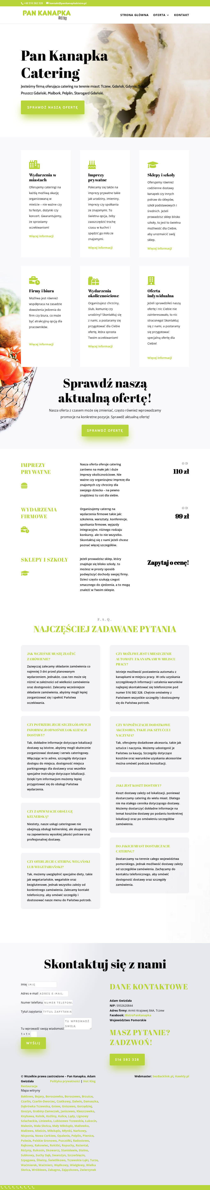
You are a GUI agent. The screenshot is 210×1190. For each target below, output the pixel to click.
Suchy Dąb (43, 1155)
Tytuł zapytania (31, 1011)
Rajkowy (27, 1145)
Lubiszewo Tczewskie (68, 1121)
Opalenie (63, 1136)
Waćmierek (29, 1165)
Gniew (55, 1106)
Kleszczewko (85, 1111)
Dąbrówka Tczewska (35, 1106)
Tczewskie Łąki (77, 1160)
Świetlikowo (57, 1160)
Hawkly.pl (182, 1076)
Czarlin (26, 1101)
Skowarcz (52, 1150)
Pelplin (76, 1136)
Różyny (26, 1150)
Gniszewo (68, 1106)
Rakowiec (41, 1145)
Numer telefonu (32, 1002)
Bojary (39, 1096)
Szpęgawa (28, 1160)
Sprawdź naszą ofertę (52, 107)
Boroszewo (72, 1096)
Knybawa (27, 1116)
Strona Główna (134, 15)
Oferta (159, 15)
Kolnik (40, 1116)
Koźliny (51, 1116)
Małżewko (81, 1126)
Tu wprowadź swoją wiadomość (42, 1028)
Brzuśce (87, 1096)
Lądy (71, 1116)
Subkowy (27, 1155)
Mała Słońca (42, 1126)
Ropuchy (68, 1145)
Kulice (62, 1116)
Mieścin (40, 1131)
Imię (24, 984)
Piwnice (88, 1136)
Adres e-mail (29, 993)
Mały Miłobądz (62, 1126)
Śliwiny (42, 1160)
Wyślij (33, 1043)
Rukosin (38, 1150)
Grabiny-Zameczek (46, 1111)
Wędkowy (61, 1165)
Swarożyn (59, 1155)
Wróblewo (39, 1170)
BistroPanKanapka (138, 1015)
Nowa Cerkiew (45, 1136)
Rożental (82, 1145)
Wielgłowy (77, 1165)
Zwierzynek (88, 1170)
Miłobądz (53, 1131)
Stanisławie (69, 1150)
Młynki (67, 1131)
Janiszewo (68, 1111)
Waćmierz (45, 1165)
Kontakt (181, 15)
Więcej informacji (41, 236)
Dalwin (77, 1101)
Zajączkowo (70, 1170)
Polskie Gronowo (45, 1141)
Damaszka (90, 1101)
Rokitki (55, 1145)
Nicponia (27, 1136)
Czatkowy (64, 1101)
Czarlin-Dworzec (43, 1101)
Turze (94, 1160)
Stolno (83, 1150)
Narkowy (79, 1131)
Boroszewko (54, 1096)
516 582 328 (127, 1060)
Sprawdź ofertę (105, 431)
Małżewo (27, 1131)
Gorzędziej (84, 1106)
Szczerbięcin (76, 1155)
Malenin (26, 1126)
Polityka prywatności (65, 1081)
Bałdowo (27, 1096)
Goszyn (26, 1111)
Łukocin (90, 1121)
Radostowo (81, 1141)
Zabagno (54, 1170)
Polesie (26, 1141)
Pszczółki (64, 1141)
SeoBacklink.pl (163, 1076)
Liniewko (45, 1121)
